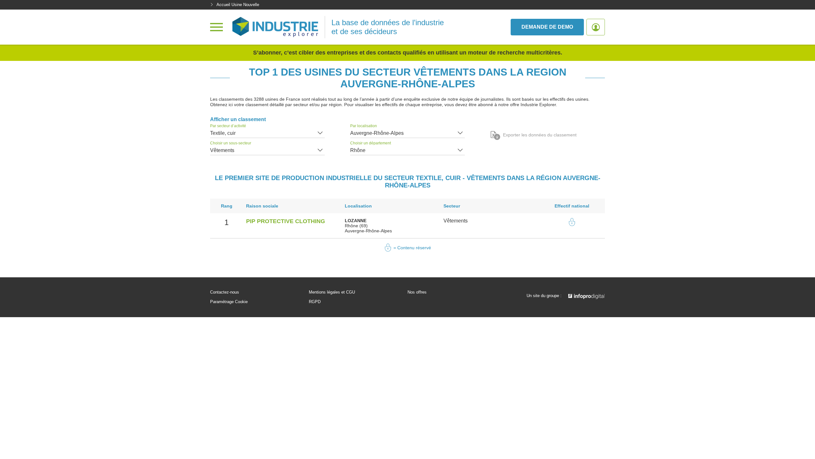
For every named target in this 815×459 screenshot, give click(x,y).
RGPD (315, 302)
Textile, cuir (223, 133)
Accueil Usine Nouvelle (237, 4)
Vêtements (222, 150)
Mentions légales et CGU (332, 292)
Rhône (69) (356, 225)
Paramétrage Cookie (229, 302)
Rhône (357, 150)
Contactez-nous (224, 292)
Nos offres (417, 292)
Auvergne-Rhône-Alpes (377, 133)
